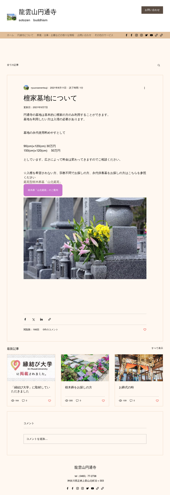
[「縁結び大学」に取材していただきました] (31, 367)
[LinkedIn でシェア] (41, 319)
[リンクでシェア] (49, 319)
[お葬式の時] (139, 367)
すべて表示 (157, 348)
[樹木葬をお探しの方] (85, 367)
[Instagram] (136, 35)
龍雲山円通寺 (38, 12)
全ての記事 (13, 65)
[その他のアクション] (144, 88)
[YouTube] (151, 35)
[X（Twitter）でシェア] (33, 319)
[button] (158, 65)
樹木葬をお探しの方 (78, 387)
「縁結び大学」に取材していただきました (30, 389)
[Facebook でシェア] (25, 319)
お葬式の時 (126, 387)
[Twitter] (146, 35)
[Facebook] (126, 35)
